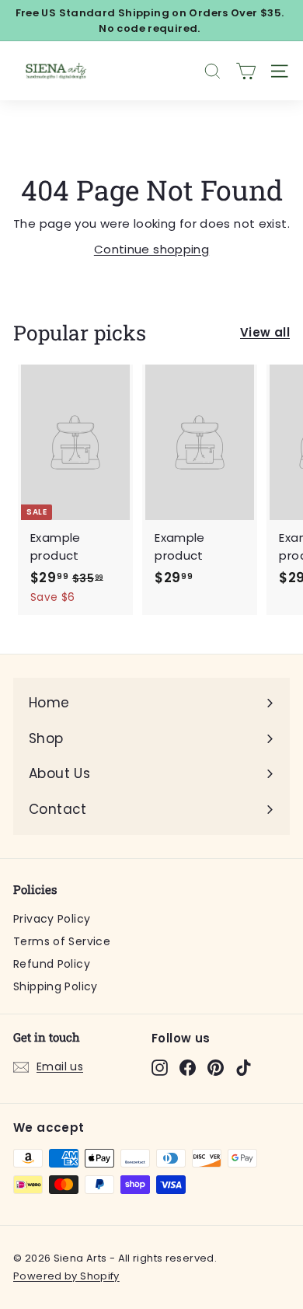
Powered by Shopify (66, 1276)
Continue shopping (151, 249)
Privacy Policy (51, 919)
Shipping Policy (55, 986)
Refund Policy (51, 964)
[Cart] (246, 71)
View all (265, 332)
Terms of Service (61, 941)
